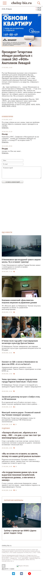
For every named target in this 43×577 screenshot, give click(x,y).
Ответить (5, 128)
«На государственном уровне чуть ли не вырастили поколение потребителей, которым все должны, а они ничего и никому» (19, 476)
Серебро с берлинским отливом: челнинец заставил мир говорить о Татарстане (21, 531)
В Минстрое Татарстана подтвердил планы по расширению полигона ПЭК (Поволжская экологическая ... (18, 420)
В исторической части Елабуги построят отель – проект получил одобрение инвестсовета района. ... (20, 403)
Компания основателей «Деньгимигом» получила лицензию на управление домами (19, 301)
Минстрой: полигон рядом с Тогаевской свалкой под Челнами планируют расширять (21, 413)
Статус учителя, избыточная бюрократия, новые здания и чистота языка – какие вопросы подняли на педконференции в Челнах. (21, 485)
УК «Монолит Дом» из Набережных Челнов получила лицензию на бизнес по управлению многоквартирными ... (21, 307)
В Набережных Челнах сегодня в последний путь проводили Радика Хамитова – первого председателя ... (21, 386)
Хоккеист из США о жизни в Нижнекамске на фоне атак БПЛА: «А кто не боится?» (20, 362)
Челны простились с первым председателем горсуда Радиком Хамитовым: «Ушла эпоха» (20, 380)
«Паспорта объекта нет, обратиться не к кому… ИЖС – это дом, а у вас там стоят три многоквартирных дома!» (21, 435)
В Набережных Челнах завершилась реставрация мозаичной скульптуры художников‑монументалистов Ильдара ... (21, 348)
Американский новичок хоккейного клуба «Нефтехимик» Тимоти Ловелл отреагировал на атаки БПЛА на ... (21, 369)
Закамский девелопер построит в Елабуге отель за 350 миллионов (21, 397)
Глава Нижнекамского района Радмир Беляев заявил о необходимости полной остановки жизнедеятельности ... (21, 267)
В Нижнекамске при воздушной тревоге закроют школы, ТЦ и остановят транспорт (21, 260)
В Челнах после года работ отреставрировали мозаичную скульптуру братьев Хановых (20, 341)
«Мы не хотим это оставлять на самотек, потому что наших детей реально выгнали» (21, 455)
